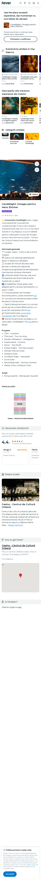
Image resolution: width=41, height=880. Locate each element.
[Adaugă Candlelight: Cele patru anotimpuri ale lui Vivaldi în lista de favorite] (34, 57)
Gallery (35, 194)
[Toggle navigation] (38, 3)
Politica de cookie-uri (28, 861)
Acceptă (10, 874)
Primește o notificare (20, 39)
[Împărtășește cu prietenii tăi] (37, 164)
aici (35, 296)
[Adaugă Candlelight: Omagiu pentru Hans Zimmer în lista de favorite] (16, 57)
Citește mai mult (15, 525)
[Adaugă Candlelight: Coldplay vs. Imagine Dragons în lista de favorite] (16, 99)
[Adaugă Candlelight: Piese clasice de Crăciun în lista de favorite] (34, 99)
